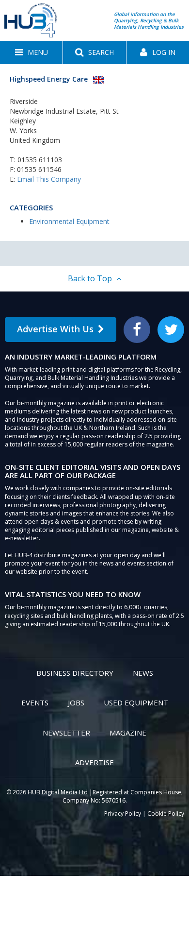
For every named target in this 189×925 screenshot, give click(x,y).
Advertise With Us (55, 329)
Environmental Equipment (69, 221)
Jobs (76, 702)
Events (34, 702)
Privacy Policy (122, 813)
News (143, 673)
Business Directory (74, 673)
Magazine (128, 732)
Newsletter (66, 732)
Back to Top (91, 278)
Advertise (94, 762)
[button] (31, 52)
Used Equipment (136, 702)
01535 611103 (39, 159)
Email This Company (49, 179)
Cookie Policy (165, 813)
